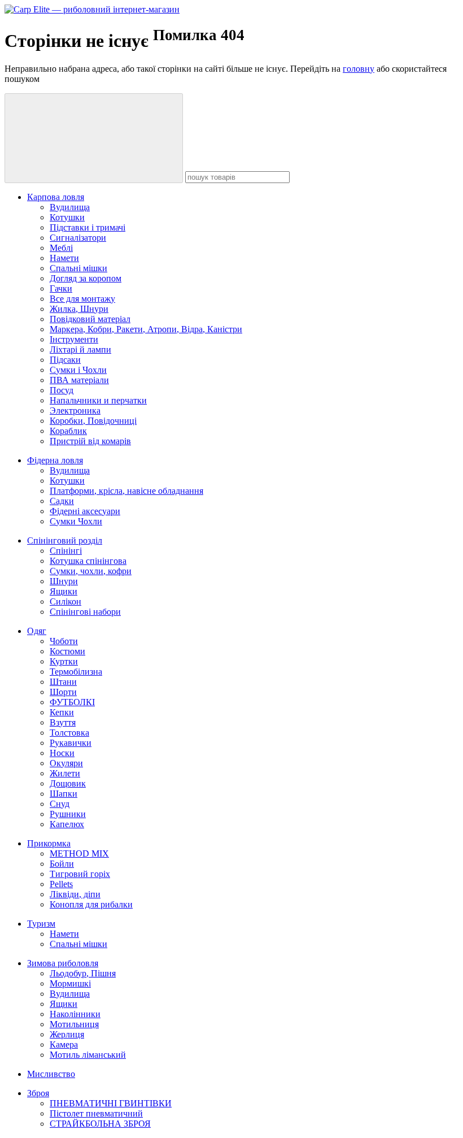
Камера (64, 1044)
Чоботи (64, 641)
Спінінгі (66, 550)
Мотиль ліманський (88, 1054)
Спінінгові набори (85, 611)
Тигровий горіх (80, 874)
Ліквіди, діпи (75, 894)
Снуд (59, 804)
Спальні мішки (78, 268)
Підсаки (65, 359)
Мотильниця (74, 1024)
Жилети (65, 773)
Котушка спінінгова (88, 561)
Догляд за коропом (85, 278)
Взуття (63, 722)
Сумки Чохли (76, 521)
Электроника (75, 410)
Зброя (38, 1093)
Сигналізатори (78, 237)
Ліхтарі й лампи (80, 349)
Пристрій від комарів (90, 441)
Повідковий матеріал (90, 319)
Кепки (62, 712)
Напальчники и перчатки (98, 400)
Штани (63, 682)
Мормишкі (70, 983)
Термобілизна (76, 671)
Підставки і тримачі (87, 227)
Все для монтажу (82, 298)
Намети (64, 258)
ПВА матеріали (79, 380)
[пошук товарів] (94, 138)
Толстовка (69, 732)
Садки (62, 501)
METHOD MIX (79, 853)
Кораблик (68, 431)
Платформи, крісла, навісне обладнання (126, 491)
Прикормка (49, 843)
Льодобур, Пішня (83, 973)
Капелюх (67, 824)
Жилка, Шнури (79, 309)
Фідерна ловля (55, 460)
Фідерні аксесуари (85, 511)
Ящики (63, 591)
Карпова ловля (55, 197)
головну (358, 68)
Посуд (61, 390)
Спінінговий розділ (64, 540)
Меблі (61, 248)
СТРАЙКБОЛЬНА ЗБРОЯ (100, 1123)
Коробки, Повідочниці (93, 420)
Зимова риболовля (62, 963)
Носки (62, 753)
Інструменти (74, 339)
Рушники (68, 814)
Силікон (65, 601)
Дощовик (68, 783)
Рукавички (70, 743)
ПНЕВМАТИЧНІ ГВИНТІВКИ (111, 1103)
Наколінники (75, 1014)
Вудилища (70, 207)
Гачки (61, 288)
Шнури (64, 581)
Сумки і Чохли (78, 370)
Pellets (61, 884)
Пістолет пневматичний (96, 1113)
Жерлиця (67, 1034)
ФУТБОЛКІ (72, 702)
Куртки (64, 661)
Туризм (41, 923)
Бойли (62, 863)
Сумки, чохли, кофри (91, 571)
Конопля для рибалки (91, 904)
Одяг (36, 631)
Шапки (63, 793)
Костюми (67, 651)
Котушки (67, 217)
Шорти (63, 692)
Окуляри (66, 763)
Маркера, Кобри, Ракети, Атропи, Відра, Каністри (146, 329)
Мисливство (51, 1074)
